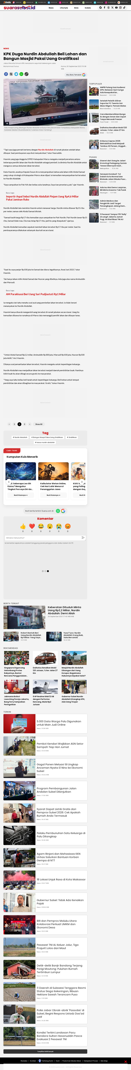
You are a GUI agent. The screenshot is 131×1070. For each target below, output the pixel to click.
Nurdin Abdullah (45, 149)
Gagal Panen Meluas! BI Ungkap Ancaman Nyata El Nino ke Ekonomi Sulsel (60, 768)
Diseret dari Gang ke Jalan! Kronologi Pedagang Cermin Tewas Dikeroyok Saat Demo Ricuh (113, 163)
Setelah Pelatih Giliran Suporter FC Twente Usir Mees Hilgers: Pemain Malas (113, 103)
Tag (45, 433)
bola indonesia (105, 109)
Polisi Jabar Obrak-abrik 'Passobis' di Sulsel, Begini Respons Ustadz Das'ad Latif (60, 1014)
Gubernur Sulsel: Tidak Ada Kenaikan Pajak (60, 901)
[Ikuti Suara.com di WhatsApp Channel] (58, 511)
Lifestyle (64, 8)
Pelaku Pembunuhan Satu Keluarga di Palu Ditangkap (61, 834)
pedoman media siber (71, 1061)
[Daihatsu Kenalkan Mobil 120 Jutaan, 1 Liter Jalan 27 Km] (94, 134)
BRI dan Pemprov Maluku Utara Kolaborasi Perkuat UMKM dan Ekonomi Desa (57, 924)
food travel (104, 122)
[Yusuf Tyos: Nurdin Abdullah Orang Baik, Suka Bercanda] (54, 640)
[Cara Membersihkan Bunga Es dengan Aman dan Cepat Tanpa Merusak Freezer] (94, 121)
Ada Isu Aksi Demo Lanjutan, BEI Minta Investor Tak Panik (113, 188)
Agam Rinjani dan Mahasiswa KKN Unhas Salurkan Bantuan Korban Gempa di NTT (58, 857)
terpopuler (95, 83)
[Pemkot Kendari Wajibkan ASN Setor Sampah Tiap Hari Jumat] (19, 754)
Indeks (88, 8)
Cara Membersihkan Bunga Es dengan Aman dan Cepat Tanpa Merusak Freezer (113, 117)
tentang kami (47, 1061)
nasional (103, 95)
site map (104, 1061)
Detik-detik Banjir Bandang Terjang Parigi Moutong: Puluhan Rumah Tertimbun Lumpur (59, 969)
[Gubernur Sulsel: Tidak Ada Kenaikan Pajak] (19, 910)
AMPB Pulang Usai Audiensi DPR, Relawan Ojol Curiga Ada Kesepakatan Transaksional (112, 90)
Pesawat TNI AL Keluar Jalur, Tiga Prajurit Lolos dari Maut (58, 946)
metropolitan (104, 168)
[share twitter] (11, 75)
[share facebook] (6, 75)
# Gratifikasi (72, 437)
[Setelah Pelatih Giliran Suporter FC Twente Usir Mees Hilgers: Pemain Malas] (94, 107)
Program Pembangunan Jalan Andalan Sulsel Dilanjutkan (56, 790)
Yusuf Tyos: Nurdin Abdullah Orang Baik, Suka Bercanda (73, 635)
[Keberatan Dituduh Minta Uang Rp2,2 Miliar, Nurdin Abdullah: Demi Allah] (24, 617)
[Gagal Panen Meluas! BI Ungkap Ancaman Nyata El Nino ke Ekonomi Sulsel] (19, 776)
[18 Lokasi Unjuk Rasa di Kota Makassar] (19, 888)
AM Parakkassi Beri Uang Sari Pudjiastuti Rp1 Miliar (36, 294)
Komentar (45, 519)
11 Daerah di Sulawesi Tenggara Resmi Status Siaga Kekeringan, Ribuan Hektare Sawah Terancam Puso (61, 991)
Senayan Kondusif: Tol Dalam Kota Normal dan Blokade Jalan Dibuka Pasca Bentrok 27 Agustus (113, 176)
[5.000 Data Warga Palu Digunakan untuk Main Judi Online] (19, 732)
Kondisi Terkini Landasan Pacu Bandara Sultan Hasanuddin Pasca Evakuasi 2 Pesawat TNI (59, 1036)
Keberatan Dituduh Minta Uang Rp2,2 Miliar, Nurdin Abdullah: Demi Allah (64, 610)
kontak (33, 1061)
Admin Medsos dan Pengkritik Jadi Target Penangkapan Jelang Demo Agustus (113, 203)
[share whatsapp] (21, 75)
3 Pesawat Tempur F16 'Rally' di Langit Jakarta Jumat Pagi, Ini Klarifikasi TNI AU (113, 217)
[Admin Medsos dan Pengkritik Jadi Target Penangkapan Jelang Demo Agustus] (94, 207)
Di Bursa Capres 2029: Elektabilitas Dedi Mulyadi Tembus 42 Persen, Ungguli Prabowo (112, 143)
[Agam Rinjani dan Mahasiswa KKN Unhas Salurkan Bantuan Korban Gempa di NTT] (19, 866)
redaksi (24, 1061)
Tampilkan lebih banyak (45, 1051)
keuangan (104, 193)
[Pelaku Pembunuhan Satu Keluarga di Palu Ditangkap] (19, 843)
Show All (38, 424)
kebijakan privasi (91, 1061)
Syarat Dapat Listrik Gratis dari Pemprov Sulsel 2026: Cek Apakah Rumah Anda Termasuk (58, 812)
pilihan (93, 157)
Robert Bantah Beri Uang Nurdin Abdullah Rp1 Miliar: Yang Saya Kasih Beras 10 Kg (31, 635)
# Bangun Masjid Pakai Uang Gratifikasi (47, 437)
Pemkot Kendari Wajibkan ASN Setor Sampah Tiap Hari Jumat (60, 745)
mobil (102, 133)
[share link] (26, 75)
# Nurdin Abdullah (20, 437)
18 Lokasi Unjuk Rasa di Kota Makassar (61, 879)
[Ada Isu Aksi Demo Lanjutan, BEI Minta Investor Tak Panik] (94, 194)
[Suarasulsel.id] (19, 9)
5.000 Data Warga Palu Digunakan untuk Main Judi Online (59, 723)
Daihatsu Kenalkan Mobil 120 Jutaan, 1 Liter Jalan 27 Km (113, 128)
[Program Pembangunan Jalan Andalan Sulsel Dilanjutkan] (19, 799)
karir (58, 1061)
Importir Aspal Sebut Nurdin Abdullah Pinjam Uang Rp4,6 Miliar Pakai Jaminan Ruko (42, 198)
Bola (76, 8)
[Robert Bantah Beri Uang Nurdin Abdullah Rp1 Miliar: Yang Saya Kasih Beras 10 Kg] (11, 640)
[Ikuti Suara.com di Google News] (63, 511)
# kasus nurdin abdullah (45, 442)
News (51, 8)
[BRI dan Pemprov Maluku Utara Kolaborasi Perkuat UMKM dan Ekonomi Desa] (19, 933)
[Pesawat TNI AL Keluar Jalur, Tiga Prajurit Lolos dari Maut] (19, 955)
